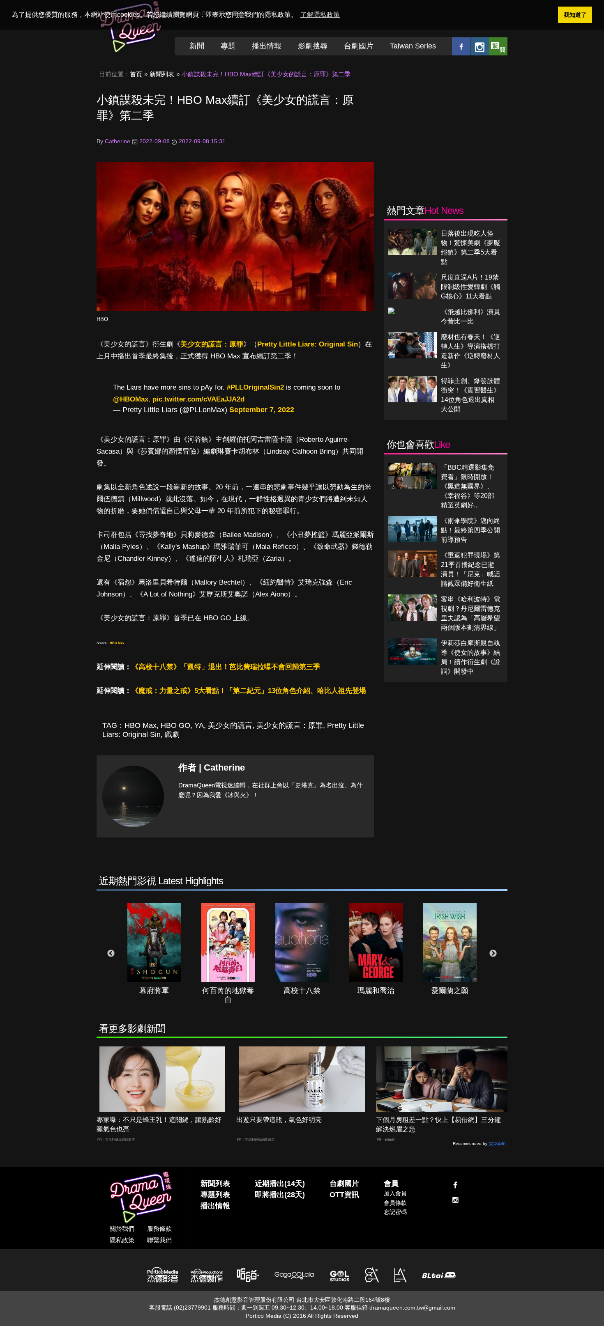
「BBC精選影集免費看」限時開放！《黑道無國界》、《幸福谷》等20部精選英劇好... (467, 486)
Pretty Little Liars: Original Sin (307, 344)
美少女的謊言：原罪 (211, 344)
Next (493, 954)
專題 (228, 46)
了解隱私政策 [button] (320, 14)
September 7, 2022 (261, 410)
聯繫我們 (159, 1240)
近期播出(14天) (280, 1183)
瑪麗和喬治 (375, 990)
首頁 (136, 74)
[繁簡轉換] (498, 46)
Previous (111, 954)
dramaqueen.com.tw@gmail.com (412, 1307)
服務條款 (159, 1228)
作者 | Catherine (211, 767)
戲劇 (172, 734)
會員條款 (395, 1203)
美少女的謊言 (230, 725)
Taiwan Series (413, 46)
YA (199, 725)
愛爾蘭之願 (449, 990)
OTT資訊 (344, 1195)
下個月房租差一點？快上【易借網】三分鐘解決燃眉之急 (438, 1124)
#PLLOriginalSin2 (255, 387)
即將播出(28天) (280, 1195)
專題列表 (215, 1195)
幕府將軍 (154, 990)
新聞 (196, 46)
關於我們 (122, 1228)
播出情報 (266, 46)
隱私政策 (122, 1240)
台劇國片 (358, 46)
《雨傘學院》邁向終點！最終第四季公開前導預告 (470, 530)
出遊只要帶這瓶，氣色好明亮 (279, 1119)
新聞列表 (162, 74)
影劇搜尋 (312, 46)
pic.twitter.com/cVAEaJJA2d (198, 399)
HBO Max (117, 643)
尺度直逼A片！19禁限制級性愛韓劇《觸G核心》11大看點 (470, 287)
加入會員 (395, 1193)
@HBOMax (130, 399)
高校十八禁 (302, 990)
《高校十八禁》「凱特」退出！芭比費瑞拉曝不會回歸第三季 (225, 667)
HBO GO (175, 725)
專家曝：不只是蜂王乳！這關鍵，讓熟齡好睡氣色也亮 (159, 1124)
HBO (102, 319)
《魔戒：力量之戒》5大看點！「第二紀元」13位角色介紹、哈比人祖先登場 (248, 691)
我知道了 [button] (575, 14)
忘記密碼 (395, 1212)
